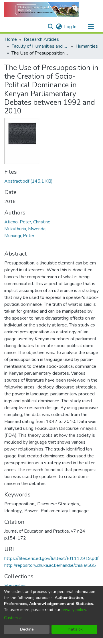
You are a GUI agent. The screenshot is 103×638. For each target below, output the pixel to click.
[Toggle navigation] (91, 26)
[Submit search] (50, 26)
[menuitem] (58, 26)
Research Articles (41, 39)
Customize (13, 617)
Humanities (87, 46)
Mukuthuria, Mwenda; (25, 229)
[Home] (41, 9)
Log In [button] (70, 27)
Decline (27, 629)
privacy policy (74, 609)
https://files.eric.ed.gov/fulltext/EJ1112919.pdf (51, 558)
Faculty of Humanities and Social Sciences (40, 46)
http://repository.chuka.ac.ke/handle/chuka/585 (50, 565)
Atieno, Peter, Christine (27, 222)
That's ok (74, 629)
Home (11, 39)
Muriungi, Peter (19, 236)
